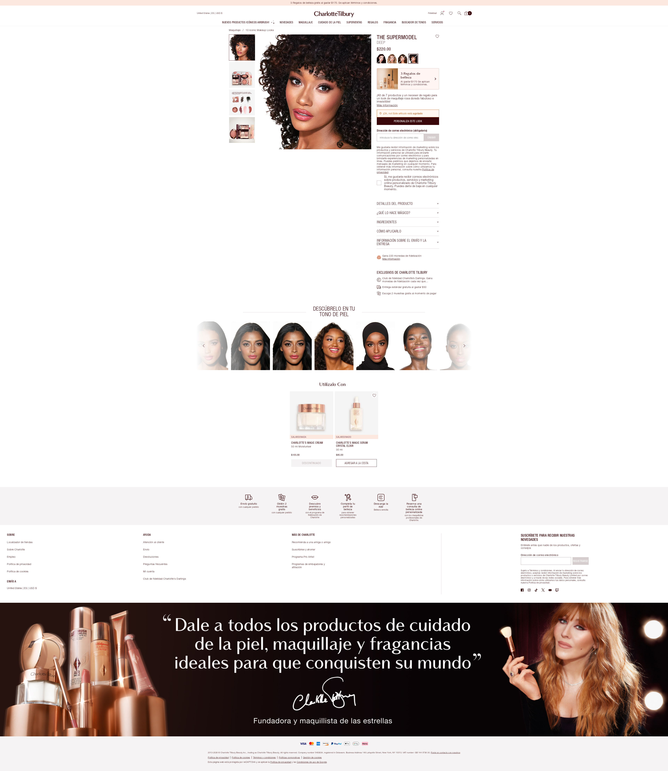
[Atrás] (200, 345)
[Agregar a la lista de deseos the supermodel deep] (437, 36)
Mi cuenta (148, 571)
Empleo (11, 556)
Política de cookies (18, 571)
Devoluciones (150, 556)
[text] (311, 463)
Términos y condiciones (264, 757)
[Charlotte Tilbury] (334, 13)
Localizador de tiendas (20, 542)
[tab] (242, 47)
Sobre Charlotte (16, 549)
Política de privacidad (19, 564)
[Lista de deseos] (451, 13)
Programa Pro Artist (303, 556)
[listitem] (248, 23)
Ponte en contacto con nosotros (445, 752)
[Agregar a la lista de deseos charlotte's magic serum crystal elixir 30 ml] (374, 395)
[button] (459, 13)
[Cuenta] (442, 13)
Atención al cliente (153, 542)
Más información (391, 258)
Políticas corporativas (289, 757)
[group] (209, 345)
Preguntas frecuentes (155, 564)
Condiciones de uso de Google (312, 762)
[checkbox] (379, 183)
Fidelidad (432, 13)
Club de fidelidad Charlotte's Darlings (164, 578)
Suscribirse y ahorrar (303, 549)
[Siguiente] (467, 345)
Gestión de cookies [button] (312, 757)
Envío (146, 549)
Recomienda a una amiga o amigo (311, 542)
